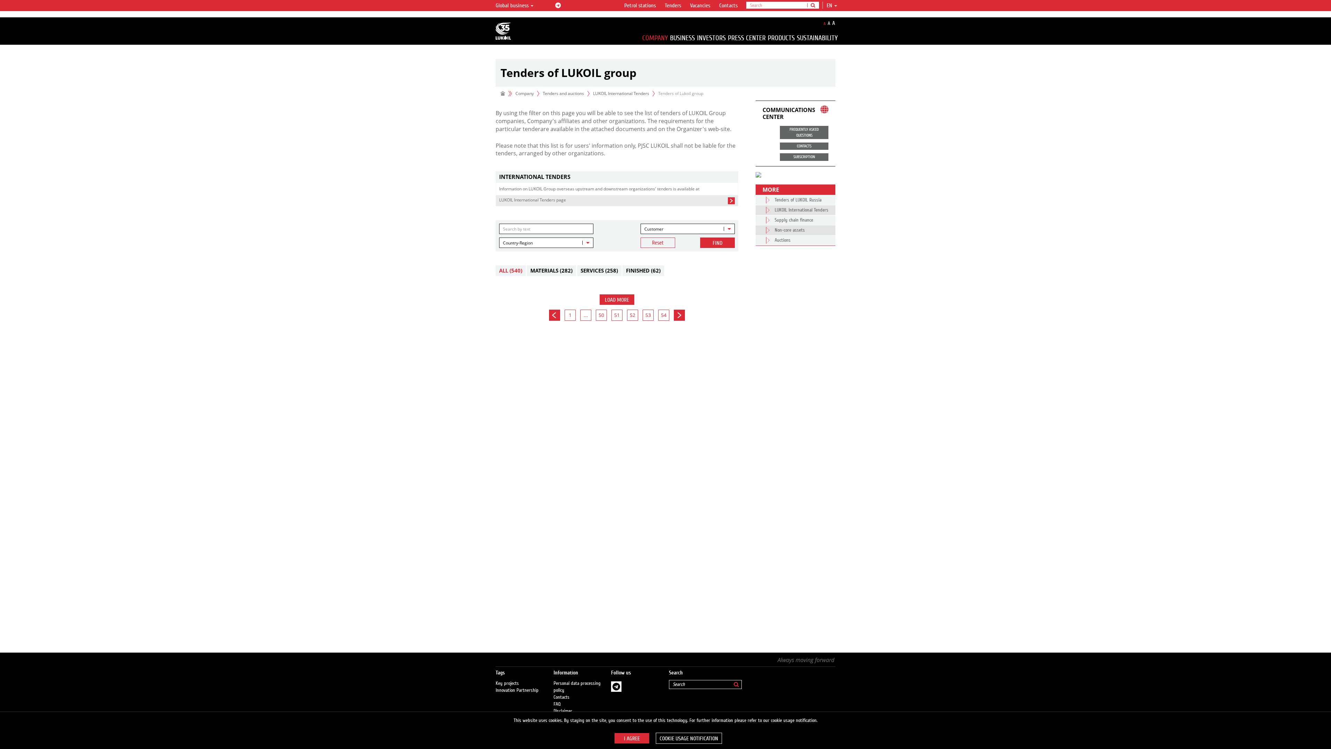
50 (601, 315)
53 (648, 315)
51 (617, 315)
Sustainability (817, 38)
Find (717, 243)
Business (682, 38)
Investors (711, 38)
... (586, 315)
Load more (617, 300)
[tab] (617, 177)
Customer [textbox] (653, 229)
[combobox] (688, 229)
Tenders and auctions (563, 93)
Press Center (747, 38)
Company (655, 38)
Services (599, 270)
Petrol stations (640, 5)
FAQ (557, 704)
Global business (513, 5)
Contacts (728, 5)
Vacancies (700, 5)
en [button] (830, 5)
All (510, 270)
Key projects (507, 683)
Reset (658, 243)
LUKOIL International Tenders (621, 93)
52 (632, 315)
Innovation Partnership (517, 690)
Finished (643, 270)
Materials (551, 270)
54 (664, 315)
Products (781, 38)
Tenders (673, 5)
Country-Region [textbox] (518, 243)
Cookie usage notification (689, 738)
